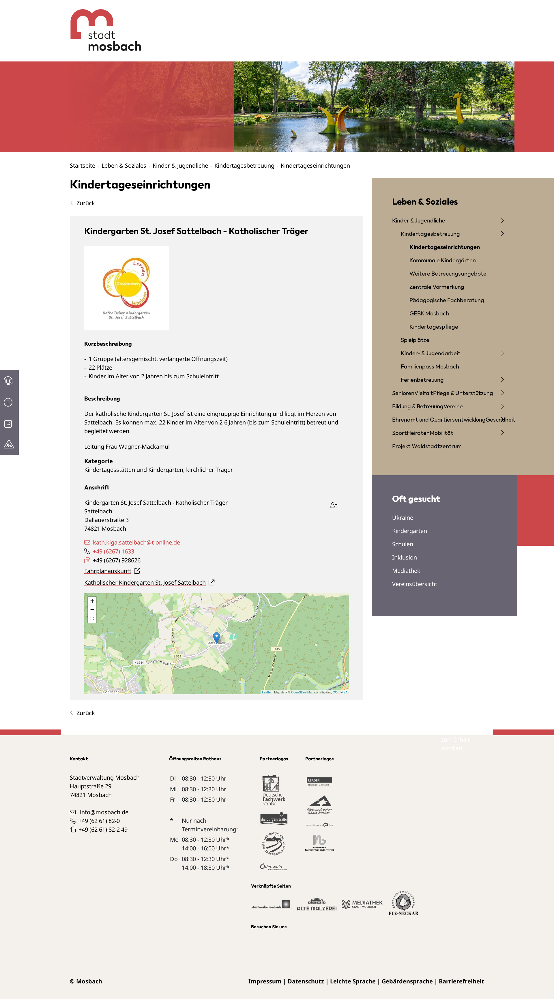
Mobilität (441, 432)
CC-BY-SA (340, 692)
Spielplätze (415, 339)
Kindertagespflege (433, 326)
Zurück (85, 203)
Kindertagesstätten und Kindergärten (133, 470)
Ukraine (402, 517)
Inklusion (404, 557)
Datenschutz (306, 981)
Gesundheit (500, 419)
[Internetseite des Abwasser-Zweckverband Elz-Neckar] (403, 906)
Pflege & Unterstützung (463, 392)
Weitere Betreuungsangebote (447, 273)
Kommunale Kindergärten (442, 260)
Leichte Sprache (353, 981)
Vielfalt (423, 392)
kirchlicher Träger (209, 470)
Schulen (402, 544)
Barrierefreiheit (461, 981)
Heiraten (418, 432)
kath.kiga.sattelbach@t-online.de (136, 542)
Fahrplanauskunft (107, 571)
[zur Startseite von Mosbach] (102, 25)
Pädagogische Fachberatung (446, 300)
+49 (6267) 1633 (113, 551)
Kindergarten (409, 531)
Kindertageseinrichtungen (444, 246)
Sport (399, 432)
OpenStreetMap (302, 692)
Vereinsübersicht (414, 584)
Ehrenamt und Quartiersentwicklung (439, 419)
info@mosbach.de (104, 812)
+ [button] (92, 601)
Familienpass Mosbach (430, 366)
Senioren (403, 392)
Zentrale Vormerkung (436, 286)
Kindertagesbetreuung (244, 165)
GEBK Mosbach (429, 313)
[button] (92, 618)
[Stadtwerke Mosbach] (271, 907)
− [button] (92, 609)
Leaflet (267, 692)
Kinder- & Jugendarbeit (431, 353)
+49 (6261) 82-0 (99, 821)
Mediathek (406, 571)
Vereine (453, 406)
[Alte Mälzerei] (316, 907)
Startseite (82, 165)
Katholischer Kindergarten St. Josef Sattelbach (145, 582)
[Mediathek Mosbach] (362, 907)
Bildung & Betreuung (417, 406)
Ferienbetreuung (422, 379)
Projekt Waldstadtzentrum (427, 446)
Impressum (265, 981)
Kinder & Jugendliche (180, 165)
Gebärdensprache (407, 981)
